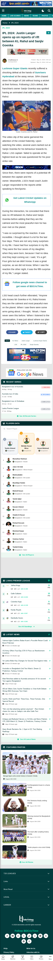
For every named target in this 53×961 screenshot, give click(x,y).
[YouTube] (12, 936)
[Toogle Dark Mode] (42, 10)
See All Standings (25, 626)
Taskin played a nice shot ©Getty (38, 847)
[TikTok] (29, 936)
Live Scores (15, 16)
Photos (45, 16)
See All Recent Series (27, 416)
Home (4, 16)
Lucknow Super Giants (14, 68)
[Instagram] (18, 936)
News (26, 16)
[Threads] (29, 941)
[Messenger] (40, 936)
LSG (15, 344)
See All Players (28, 555)
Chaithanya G (13, 60)
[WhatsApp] (35, 936)
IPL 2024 (15, 23)
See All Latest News (28, 739)
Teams (35, 16)
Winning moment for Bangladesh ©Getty (38, 817)
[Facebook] (7, 936)
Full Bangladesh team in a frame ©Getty (38, 786)
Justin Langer (26, 340)
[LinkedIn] (46, 936)
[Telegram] (23, 941)
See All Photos (27, 862)
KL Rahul (15, 340)
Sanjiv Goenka (34, 344)
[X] (23, 936)
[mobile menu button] (3, 10)
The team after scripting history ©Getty (38, 833)
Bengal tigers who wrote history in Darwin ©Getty (20, 776)
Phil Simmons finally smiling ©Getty (37, 802)
